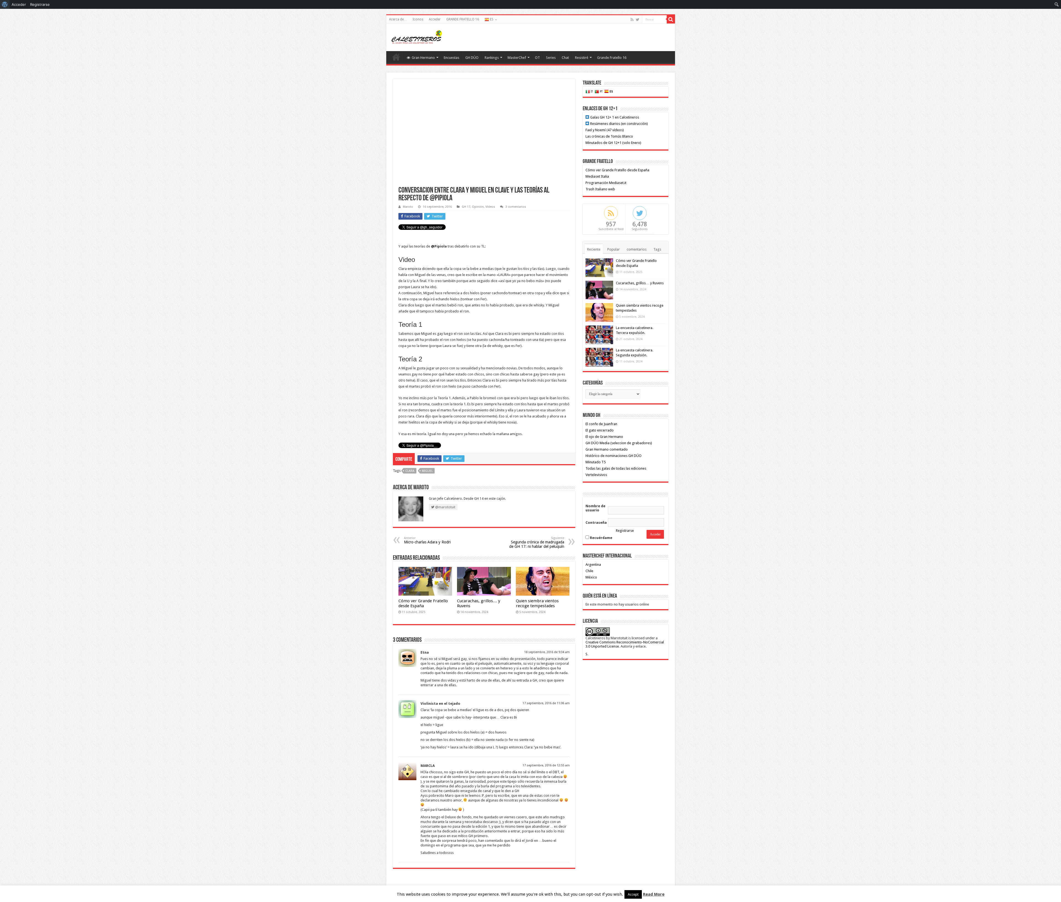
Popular (613, 249)
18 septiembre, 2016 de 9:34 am (547, 652)
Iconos (418, 19)
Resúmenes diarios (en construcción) (618, 124)
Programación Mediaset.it (605, 183)
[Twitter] (637, 19)
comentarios (637, 249)
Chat (565, 58)
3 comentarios (515, 207)
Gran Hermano (423, 58)
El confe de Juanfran (601, 424)
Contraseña (596, 522)
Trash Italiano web (600, 189)
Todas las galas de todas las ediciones (615, 468)
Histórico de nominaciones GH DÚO (613, 456)
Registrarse (625, 530)
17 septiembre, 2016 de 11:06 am (546, 703)
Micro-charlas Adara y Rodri (427, 540)
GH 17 (466, 207)
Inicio (396, 57)
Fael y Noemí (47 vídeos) (604, 130)
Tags (657, 249)
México (591, 577)
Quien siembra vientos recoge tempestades (537, 603)
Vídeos (490, 207)
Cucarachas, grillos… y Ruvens (640, 283)
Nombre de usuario (595, 508)
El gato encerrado (599, 430)
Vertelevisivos (596, 475)
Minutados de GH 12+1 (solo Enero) (613, 143)
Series (551, 58)
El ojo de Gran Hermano (604, 437)
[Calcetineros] (416, 36)
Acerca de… (398, 19)
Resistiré (581, 58)
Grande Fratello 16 (611, 58)
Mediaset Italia (597, 176)
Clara (409, 471)
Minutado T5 (595, 462)
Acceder (435, 19)
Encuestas (451, 58)
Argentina (593, 564)
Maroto (408, 207)
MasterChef (517, 58)
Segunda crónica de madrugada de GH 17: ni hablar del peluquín (536, 542)
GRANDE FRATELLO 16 (462, 19)
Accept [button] (633, 894)
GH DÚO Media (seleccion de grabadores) (618, 443)
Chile (589, 571)
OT (537, 58)
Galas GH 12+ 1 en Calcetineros (614, 117)
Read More (654, 894)
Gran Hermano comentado (606, 449)
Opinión (478, 207)
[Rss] (632, 19)
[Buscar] (671, 19)
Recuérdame (600, 538)
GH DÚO (472, 58)
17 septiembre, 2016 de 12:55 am (546, 765)
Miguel (427, 471)
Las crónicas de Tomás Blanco (609, 136)
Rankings (492, 58)
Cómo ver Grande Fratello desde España (423, 603)
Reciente (593, 249)
